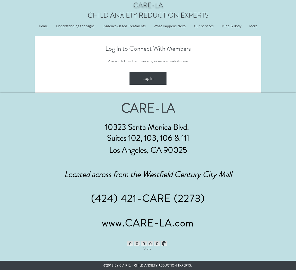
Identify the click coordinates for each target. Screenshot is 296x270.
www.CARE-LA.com (148, 223)
